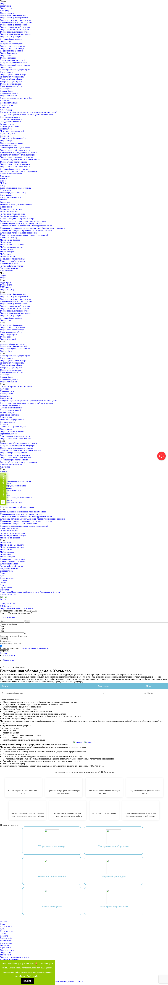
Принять (27, 981)
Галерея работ (6, 938)
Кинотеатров (6, 129)
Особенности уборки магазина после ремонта (20, 159)
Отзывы (3, 580)
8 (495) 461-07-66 (7, 604)
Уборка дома (5, 41)
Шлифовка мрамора (9, 263)
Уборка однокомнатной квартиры (15, 27)
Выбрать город (161, 601)
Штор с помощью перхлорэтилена (15, 188)
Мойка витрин (6, 249)
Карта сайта (5, 948)
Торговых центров (8, 145)
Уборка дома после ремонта (12, 46)
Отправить (4, 651)
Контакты (4, 590)
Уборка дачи (5, 55)
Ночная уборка (6, 91)
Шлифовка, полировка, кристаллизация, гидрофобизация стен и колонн (32, 228)
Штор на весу (6, 195)
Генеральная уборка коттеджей (14, 62)
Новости (4, 936)
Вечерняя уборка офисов (11, 81)
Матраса (3, 200)
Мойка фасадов (7, 252)
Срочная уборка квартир (11, 39)
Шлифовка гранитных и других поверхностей (21, 223)
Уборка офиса (6, 67)
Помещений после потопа (11, 174)
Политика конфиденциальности (68, 981)
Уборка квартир (7, 13)
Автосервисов (6, 105)
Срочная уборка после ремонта (14, 169)
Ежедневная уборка (9, 93)
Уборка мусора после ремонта (13, 162)
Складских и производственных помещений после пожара (26, 114)
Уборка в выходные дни (11, 84)
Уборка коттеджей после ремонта (15, 65)
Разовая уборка (7, 88)
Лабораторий (6, 110)
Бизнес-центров (7, 124)
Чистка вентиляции (9, 211)
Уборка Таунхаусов (8, 53)
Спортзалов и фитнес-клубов (13, 138)
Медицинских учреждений (12, 131)
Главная (3, 653)
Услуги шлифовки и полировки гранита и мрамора (23, 221)
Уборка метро (6, 140)
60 (3, 631)
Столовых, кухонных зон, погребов (16, 98)
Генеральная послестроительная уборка (17, 155)
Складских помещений (10, 122)
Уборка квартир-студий (10, 36)
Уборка (3, 3)
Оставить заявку (10, 617)
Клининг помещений (9, 959)
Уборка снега (6, 8)
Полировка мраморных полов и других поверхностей (24, 235)
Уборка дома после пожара (12, 48)
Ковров (3, 181)
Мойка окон (5, 242)
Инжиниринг (6, 207)
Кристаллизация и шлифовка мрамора (17, 218)
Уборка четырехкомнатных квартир (16, 34)
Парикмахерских (7, 133)
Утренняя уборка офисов (11, 79)
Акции (3, 585)
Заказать (3, 638)
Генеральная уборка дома (11, 44)
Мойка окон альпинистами (12, 247)
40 (3, 626)
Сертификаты (6, 587)
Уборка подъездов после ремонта (15, 164)
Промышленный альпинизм (12, 261)
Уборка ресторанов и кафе (11, 143)
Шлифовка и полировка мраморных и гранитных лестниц (26, 230)
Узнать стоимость (8, 594)
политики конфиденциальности (34, 648)
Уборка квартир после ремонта (14, 18)
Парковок (4, 136)
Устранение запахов (9, 268)
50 (3, 629)
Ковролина (5, 202)
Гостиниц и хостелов (9, 126)
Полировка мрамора (9, 237)
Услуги (3, 275)
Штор (2, 185)
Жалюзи (3, 178)
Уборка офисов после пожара (13, 74)
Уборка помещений (8, 96)
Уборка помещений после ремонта (15, 150)
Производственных (8, 103)
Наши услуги (6, 926)
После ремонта (6, 72)
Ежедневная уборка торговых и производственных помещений (28, 112)
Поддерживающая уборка (11, 51)
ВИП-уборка (5, 10)
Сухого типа (5, 190)
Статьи (3, 583)
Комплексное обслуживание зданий (16, 204)
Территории (5, 6)
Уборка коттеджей (8, 58)
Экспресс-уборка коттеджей (12, 60)
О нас (2, 573)
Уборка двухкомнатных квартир (14, 29)
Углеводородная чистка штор (13, 192)
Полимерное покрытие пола (12, 259)
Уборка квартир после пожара (13, 25)
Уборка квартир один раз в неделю (15, 20)
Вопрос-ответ (6, 940)
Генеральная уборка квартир (12, 15)
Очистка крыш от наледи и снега (15, 148)
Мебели (3, 183)
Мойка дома (5, 254)
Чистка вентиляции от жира (12, 214)
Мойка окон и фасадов (10, 240)
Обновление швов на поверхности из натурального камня (26, 226)
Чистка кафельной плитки (11, 266)
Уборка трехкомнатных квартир (14, 32)
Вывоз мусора (6, 270)
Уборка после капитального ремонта (16, 157)
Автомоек (4, 100)
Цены (2, 575)
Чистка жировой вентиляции (13, 216)
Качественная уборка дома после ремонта (18, 152)
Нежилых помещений (10, 117)
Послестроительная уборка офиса (15, 70)
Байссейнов (5, 107)
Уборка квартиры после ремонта (14, 957)
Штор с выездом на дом (10, 197)
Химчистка (5, 176)
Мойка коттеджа (7, 256)
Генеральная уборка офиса (12, 77)
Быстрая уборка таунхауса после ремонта (18, 171)
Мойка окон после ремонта (12, 244)
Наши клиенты (7, 578)
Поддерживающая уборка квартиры (16, 22)
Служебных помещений (11, 119)
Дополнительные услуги (11, 209)
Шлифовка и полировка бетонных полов (18, 233)
